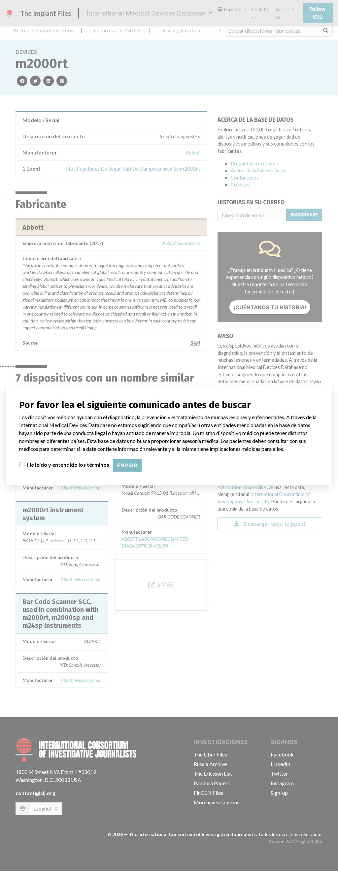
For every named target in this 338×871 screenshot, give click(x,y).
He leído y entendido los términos (68, 464)
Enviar (127, 465)
